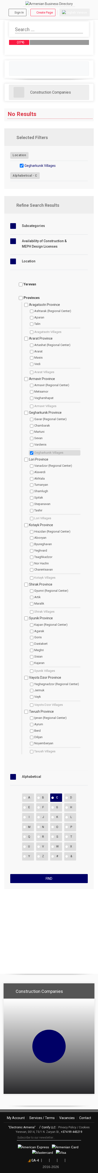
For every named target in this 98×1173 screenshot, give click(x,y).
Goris (38, 637)
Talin (37, 324)
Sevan (38, 438)
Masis (38, 357)
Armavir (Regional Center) (51, 385)
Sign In (19, 12)
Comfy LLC (49, 1127)
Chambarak (42, 425)
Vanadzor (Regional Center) (53, 465)
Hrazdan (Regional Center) (52, 531)
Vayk (37, 696)
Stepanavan (42, 504)
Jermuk (39, 690)
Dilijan (38, 737)
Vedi (37, 364)
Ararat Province (41, 338)
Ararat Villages (44, 372)
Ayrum (38, 724)
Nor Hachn (41, 563)
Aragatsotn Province (44, 305)
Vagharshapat (44, 398)
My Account (16, 1118)
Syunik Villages (44, 671)
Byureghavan (43, 544)
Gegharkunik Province (45, 412)
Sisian (38, 656)
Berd (37, 730)
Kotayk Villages (44, 577)
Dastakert (41, 643)
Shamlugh (41, 491)
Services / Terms (42, 1118)
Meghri (39, 650)
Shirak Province (40, 584)
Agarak (39, 631)
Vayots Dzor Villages (48, 705)
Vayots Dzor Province (45, 677)
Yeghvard (40, 550)
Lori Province (38, 459)
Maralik (39, 603)
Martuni (39, 431)
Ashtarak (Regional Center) (52, 311)
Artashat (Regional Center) (52, 345)
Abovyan (40, 537)
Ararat (38, 351)
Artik (37, 597)
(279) (20, 42)
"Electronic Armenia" (22, 1127)
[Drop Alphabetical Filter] (86, 175)
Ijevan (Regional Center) (50, 718)
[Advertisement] (49, 929)
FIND (49, 878)
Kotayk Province (41, 525)
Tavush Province (41, 711)
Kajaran (39, 663)
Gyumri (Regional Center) (51, 590)
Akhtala (39, 478)
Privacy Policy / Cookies (74, 1127)
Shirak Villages (44, 611)
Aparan (39, 317)
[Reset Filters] (86, 137)
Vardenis (40, 444)
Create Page (44, 12)
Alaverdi (39, 472)
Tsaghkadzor (43, 557)
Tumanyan (41, 484)
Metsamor (41, 391)
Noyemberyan (43, 743)
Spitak (38, 497)
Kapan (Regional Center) (51, 624)
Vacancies (67, 1118)
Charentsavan (43, 569)
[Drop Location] (86, 155)
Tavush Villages (44, 751)
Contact (85, 1118)
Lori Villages (42, 518)
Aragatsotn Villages (47, 332)
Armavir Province (42, 379)
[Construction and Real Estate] (19, 92)
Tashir (38, 510)
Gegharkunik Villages (40, 166)
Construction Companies (50, 92)
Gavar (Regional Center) (50, 419)
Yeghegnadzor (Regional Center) (56, 684)
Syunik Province (41, 618)
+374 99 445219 (71, 1132)
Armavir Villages (45, 406)
